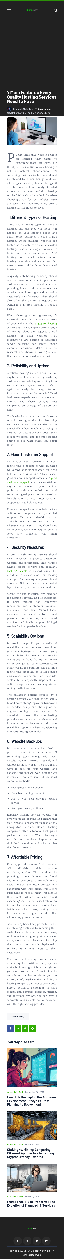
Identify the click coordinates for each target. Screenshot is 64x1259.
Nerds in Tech (44, 108)
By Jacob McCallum (23, 108)
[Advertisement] (32, 48)
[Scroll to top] (61, 1256)
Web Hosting (18, 1016)
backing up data (17, 570)
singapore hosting (46, 323)
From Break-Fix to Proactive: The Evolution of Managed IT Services (31, 1203)
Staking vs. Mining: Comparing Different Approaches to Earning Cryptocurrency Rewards (30, 1153)
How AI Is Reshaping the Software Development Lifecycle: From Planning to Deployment (31, 1100)
